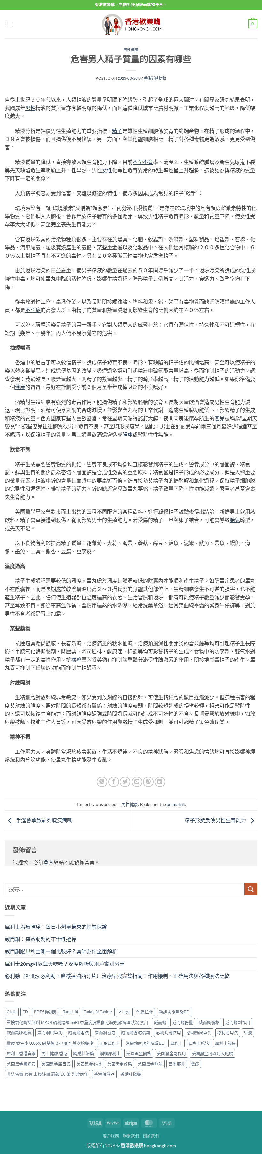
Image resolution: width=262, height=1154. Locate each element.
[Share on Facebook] (113, 782)
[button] (8, 24)
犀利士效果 (225, 1043)
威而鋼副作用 (237, 1022)
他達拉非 (144, 1011)
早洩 (248, 1032)
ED (25, 1011)
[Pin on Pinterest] (148, 782)
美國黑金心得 (88, 1063)
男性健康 (131, 50)
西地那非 (176, 1063)
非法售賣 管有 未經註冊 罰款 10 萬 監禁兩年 (47, 1074)
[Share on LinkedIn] (160, 782)
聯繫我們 (131, 1136)
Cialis (12, 1011)
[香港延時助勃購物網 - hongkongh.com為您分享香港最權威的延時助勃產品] (131, 24)
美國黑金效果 (119, 1063)
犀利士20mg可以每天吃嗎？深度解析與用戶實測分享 (65, 964)
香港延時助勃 (155, 78)
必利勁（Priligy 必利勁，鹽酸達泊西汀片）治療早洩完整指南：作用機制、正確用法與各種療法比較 (117, 976)
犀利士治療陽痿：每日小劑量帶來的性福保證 (56, 927)
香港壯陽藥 (130, 1074)
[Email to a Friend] (137, 782)
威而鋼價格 (209, 1022)
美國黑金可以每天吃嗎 (212, 1053)
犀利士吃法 (199, 1043)
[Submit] (250, 889)
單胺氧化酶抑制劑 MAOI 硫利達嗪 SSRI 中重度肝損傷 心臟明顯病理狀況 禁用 (77, 1022)
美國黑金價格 (138, 1053)
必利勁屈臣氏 (199, 1032)
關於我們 (151, 1136)
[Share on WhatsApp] (102, 782)
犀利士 (176, 1043)
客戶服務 (111, 1136)
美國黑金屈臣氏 (56, 1063)
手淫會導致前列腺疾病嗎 (43, 820)
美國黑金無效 (150, 1063)
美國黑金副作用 (171, 1053)
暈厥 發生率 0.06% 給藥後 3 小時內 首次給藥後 (50, 1043)
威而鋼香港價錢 (135, 1032)
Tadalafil (70, 1011)
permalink (176, 804)
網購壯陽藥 (83, 1053)
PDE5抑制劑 (45, 1011)
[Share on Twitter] (125, 782)
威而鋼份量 (182, 1022)
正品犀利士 (109, 1043)
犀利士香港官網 (21, 1053)
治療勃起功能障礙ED (145, 1043)
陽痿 (195, 1063)
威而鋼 (160, 1022)
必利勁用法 (227, 1032)
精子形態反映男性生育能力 (216, 820)
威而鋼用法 (78, 1032)
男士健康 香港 (54, 1053)
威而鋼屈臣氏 (49, 1032)
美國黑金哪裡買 (21, 1063)
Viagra (125, 1011)
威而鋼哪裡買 (19, 1032)
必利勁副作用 (168, 1032)
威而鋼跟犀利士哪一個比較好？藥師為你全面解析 (61, 951)
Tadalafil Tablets (98, 1011)
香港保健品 (104, 1074)
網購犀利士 (110, 1053)
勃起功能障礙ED (174, 1011)
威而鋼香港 (105, 1032)
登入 (48, 862)
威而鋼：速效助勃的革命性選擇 (40, 939)
